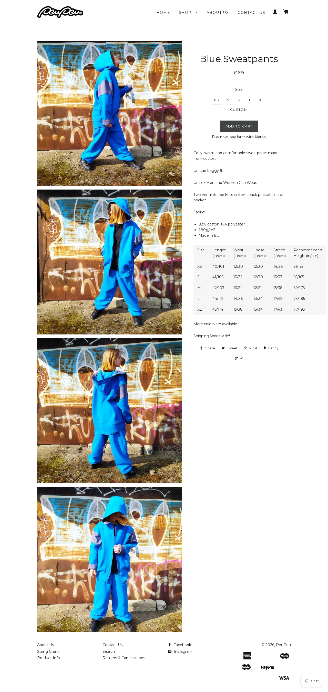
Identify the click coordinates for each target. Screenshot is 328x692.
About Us (218, 12)
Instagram (182, 651)
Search (108, 651)
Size (239, 89)
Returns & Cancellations (123, 658)
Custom (239, 109)
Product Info (48, 658)
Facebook (181, 644)
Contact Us (251, 12)
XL (261, 100)
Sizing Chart (48, 651)
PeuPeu (283, 644)
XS (216, 100)
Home (163, 12)
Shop (186, 12)
